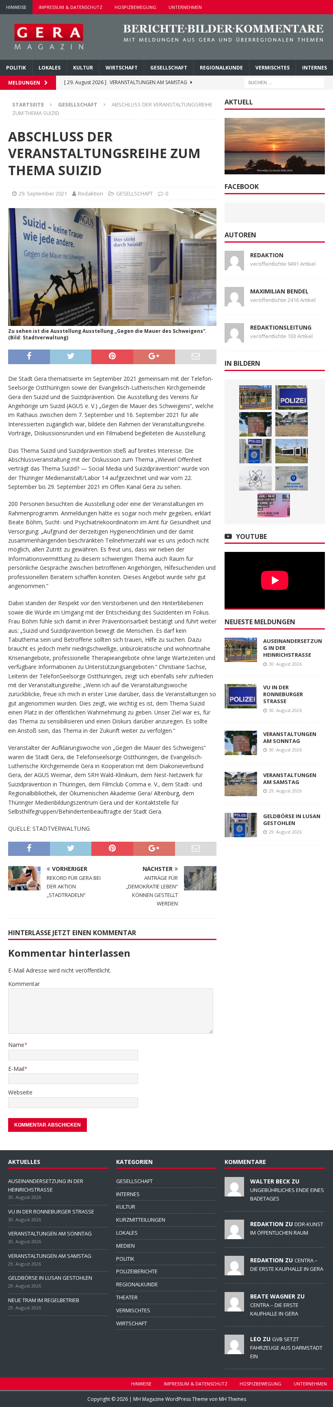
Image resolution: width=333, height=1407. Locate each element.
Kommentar (24, 984)
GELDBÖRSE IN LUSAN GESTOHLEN (291, 819)
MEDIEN (125, 1245)
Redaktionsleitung (280, 327)
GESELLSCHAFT (168, 67)
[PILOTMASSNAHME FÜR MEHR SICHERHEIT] (291, 478)
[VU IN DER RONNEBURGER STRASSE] (291, 397)
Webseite (20, 1092)
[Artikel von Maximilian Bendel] (234, 301)
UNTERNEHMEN (185, 7)
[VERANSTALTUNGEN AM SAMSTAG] (291, 424)
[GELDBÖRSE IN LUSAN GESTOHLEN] (255, 451)
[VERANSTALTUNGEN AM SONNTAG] (255, 424)
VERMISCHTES (272, 67)
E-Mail (16, 1069)
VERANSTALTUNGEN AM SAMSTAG (289, 778)
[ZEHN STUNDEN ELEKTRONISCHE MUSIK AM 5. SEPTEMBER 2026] (273, 505)
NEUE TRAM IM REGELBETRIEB (43, 1300)
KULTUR (83, 67)
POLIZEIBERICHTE (137, 1271)
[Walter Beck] (234, 1192)
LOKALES (50, 67)
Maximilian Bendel (279, 291)
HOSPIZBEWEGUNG (135, 7)
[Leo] (234, 1349)
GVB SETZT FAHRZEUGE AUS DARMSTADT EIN (286, 1347)
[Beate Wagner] (234, 1307)
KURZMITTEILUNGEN (140, 1219)
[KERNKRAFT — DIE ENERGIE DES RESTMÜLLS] (255, 478)
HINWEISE (16, 7)
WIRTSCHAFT (122, 67)
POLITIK (16, 67)
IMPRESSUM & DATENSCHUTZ (70, 7)
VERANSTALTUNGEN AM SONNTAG (289, 737)
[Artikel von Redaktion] (234, 265)
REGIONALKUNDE (221, 67)
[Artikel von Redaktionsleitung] (234, 337)
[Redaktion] (234, 1234)
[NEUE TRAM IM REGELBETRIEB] (291, 451)
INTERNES (314, 67)
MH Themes (232, 1399)
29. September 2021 (43, 193)
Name (16, 1045)
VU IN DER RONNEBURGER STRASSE (283, 694)
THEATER (127, 1297)
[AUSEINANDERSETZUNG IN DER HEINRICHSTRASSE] (255, 397)
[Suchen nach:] (284, 82)
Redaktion (90, 193)
